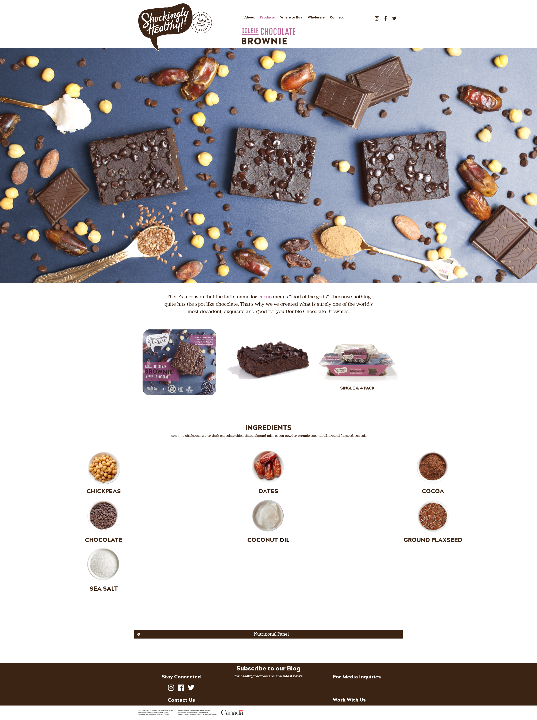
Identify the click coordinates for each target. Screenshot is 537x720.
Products (267, 17)
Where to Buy (291, 17)
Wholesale (316, 17)
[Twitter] (394, 16)
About (249, 17)
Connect (337, 17)
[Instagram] (377, 16)
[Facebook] (385, 16)
